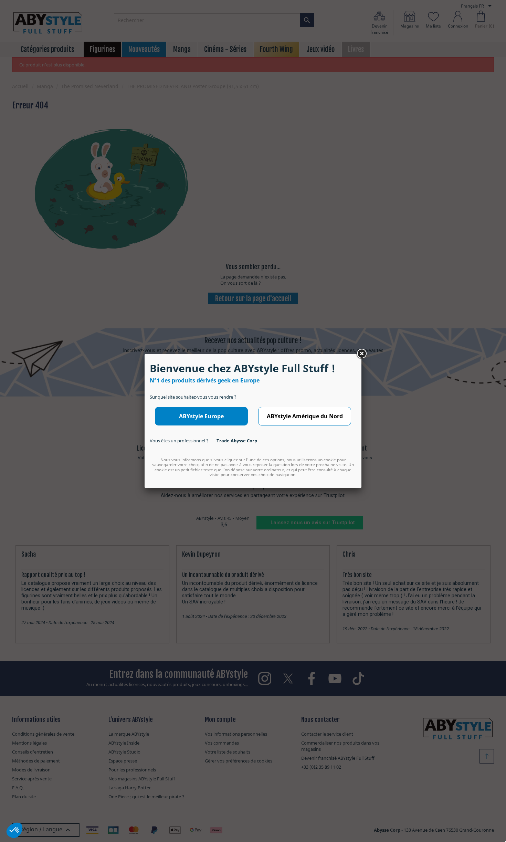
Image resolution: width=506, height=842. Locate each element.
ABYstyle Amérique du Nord (305, 416)
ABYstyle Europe (201, 416)
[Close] (361, 354)
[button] (14, 830)
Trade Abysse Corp (237, 441)
